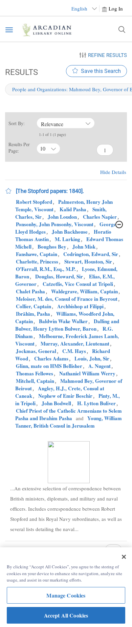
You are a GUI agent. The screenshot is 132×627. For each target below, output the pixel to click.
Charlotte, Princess (37, 261)
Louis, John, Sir (91, 358)
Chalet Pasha (30, 291)
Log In (116, 8)
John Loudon (62, 216)
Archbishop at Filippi (80, 306)
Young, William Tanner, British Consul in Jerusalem (68, 421)
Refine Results (107, 55)
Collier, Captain (33, 306)
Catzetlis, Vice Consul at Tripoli (78, 284)
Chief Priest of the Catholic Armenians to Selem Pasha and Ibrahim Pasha (68, 414)
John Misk (83, 246)
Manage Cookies (65, 595)
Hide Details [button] (113, 172)
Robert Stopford (34, 201)
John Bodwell (56, 403)
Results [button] (20, 72)
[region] (66, 587)
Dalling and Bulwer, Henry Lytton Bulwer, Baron (67, 324)
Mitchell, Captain (35, 381)
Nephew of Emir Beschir (65, 395)
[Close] (123, 556)
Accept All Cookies (66, 615)
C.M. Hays (74, 351)
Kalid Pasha (73, 209)
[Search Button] (121, 29)
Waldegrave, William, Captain (84, 291)
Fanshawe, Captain (36, 254)
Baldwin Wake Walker (63, 321)
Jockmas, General (36, 351)
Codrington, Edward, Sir (90, 254)
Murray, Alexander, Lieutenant (75, 343)
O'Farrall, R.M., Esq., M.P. (46, 269)
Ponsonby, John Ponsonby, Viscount (54, 224)
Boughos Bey (52, 246)
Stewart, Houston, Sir (88, 261)
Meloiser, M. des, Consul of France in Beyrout (66, 298)
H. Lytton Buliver (96, 403)
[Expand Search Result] (119, 224)
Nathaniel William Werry (87, 373)
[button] (8, 191)
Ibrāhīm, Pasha (33, 313)
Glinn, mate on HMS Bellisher (49, 366)
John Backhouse (70, 231)
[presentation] (68, 462)
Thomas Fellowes (34, 373)
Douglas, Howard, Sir (59, 276)
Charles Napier (100, 216)
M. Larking (67, 239)
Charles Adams (51, 358)
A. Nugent (99, 366)
